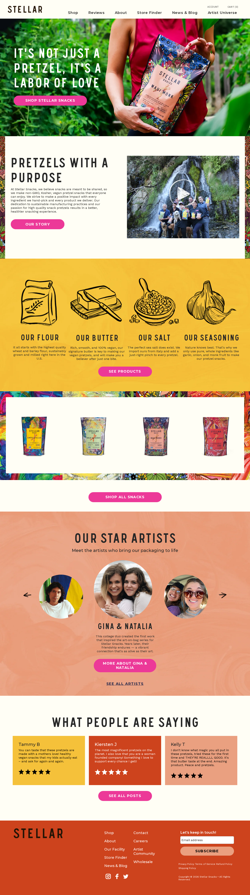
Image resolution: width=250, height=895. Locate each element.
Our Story (37, 224)
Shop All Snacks (125, 497)
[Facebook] (117, 879)
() (233, 7)
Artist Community (144, 851)
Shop (109, 833)
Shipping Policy (187, 868)
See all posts (125, 796)
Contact (140, 833)
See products (125, 371)
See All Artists (125, 684)
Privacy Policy (186, 864)
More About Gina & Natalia (125, 665)
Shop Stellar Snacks (50, 100)
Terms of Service (205, 864)
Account (213, 7)
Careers (140, 841)
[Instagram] (108, 879)
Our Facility (114, 849)
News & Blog (115, 866)
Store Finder (115, 857)
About (110, 841)
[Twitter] (126, 879)
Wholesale (143, 862)
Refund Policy (224, 864)
